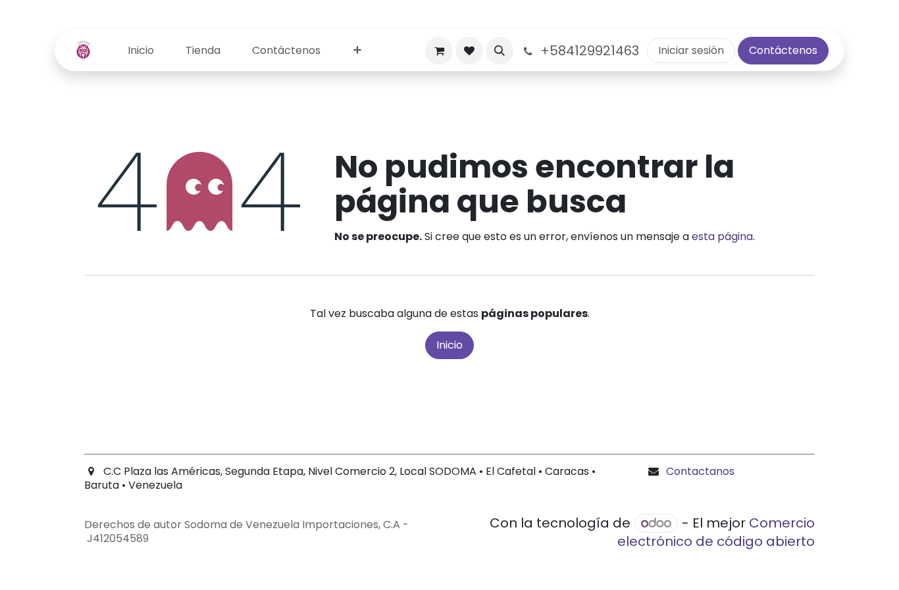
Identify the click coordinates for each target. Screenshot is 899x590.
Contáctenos (783, 50)
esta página (722, 236)
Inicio (449, 345)
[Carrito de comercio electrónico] (439, 50)
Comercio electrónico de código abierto (716, 532)
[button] (499, 50)
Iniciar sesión (691, 50)
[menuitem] (141, 51)
